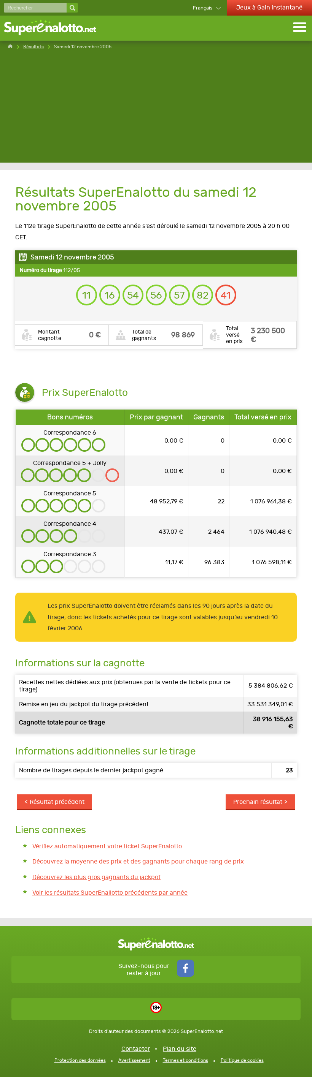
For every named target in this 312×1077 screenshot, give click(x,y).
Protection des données (80, 1060)
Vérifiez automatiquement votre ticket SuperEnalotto (107, 846)
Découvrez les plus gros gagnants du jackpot (96, 877)
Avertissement (134, 1060)
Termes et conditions (185, 1060)
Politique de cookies (242, 1060)
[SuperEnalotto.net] (55, 28)
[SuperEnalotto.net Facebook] (185, 974)
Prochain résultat (257, 801)
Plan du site (179, 1048)
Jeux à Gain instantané (269, 7)
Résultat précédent (57, 801)
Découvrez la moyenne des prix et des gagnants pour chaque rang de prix (138, 861)
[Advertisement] (156, 109)
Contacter (135, 1048)
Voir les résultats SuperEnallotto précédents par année (110, 892)
